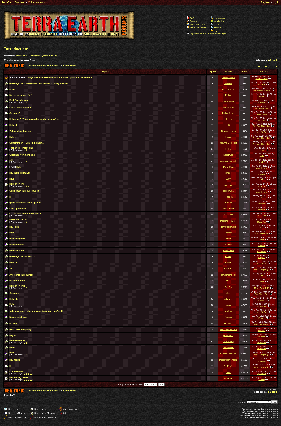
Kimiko (228, 256)
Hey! (11, 179)
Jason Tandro (22, 56)
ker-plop (261, 257)
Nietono (228, 317)
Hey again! (14, 360)
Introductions (38, 2)
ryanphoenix (228, 250)
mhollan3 (228, 268)
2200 (228, 179)
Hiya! (12, 352)
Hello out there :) (17, 250)
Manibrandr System (39, 56)
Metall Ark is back (18, 220)
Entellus (228, 233)
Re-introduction (17, 281)
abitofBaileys (228, 107)
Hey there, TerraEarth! (20, 173)
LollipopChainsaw (228, 354)
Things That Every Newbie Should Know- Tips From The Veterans (59, 77)
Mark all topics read (267, 67)
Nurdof (262, 156)
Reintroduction (17, 244)
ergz (228, 281)
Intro (11, 233)
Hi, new (13, 323)
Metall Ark (261, 222)
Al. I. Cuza (228, 215)
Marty (228, 305)
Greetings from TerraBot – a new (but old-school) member (38, 83)
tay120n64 (54, 56)
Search (193, 21)
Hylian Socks (228, 113)
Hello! (12, 89)
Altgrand (228, 299)
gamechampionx (228, 275)
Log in (275, 2)
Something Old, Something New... (26, 143)
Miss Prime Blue (262, 108)
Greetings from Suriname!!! (23, 155)
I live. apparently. (17, 208)
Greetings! (14, 113)
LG (228, 125)
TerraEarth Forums (13, 2)
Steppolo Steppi (228, 131)
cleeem (228, 119)
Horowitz (228, 323)
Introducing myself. (19, 377)
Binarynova (228, 341)
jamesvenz (228, 335)
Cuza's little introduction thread (25, 213)
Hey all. (13, 335)
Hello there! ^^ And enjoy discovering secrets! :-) (34, 119)
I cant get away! (17, 371)
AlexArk (228, 287)
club (228, 293)
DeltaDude (228, 155)
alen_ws (228, 185)
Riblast (228, 95)
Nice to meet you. (18, 317)
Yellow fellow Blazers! (20, 131)
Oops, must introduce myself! (24, 191)
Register (265, 2)
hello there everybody (20, 329)
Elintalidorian (228, 347)
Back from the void (18, 100)
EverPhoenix (228, 101)
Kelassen (228, 197)
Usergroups (219, 18)
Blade (261, 228)
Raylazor (228, 173)
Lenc (228, 372)
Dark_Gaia (228, 167)
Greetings (14, 293)
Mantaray (261, 306)
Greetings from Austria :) (22, 256)
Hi (10, 366)
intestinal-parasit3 (228, 161)
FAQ (192, 18)
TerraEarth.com (197, 24)
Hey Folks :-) (15, 227)
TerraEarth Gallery (198, 27)
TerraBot (228, 83)
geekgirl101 (228, 191)
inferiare (261, 102)
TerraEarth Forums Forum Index (44, 65)
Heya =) (13, 262)
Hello (19, 167)
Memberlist (219, 21)
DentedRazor (228, 89)
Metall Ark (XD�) (228, 221)
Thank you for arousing (21, 148)
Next (275, 60)
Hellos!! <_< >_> (17, 137)
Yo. (10, 268)
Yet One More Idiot (261, 126)
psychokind (261, 204)
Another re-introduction (21, 275)
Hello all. (13, 299)
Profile (216, 24)
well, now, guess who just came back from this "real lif (36, 311)
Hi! (10, 197)
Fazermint (261, 251)
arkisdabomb (228, 208)
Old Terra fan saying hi (20, 107)
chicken (228, 203)
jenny (228, 238)
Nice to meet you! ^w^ (20, 95)
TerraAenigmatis (228, 227)
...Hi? (12, 160)
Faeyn (228, 137)
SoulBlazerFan (261, 234)
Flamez (261, 246)
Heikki (228, 149)
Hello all (13, 125)
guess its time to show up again (25, 203)
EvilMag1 (228, 366)
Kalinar (228, 262)
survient (228, 244)
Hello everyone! (17, 238)
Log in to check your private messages (208, 33)
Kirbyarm (228, 378)
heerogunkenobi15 (228, 329)
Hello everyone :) (17, 184)
